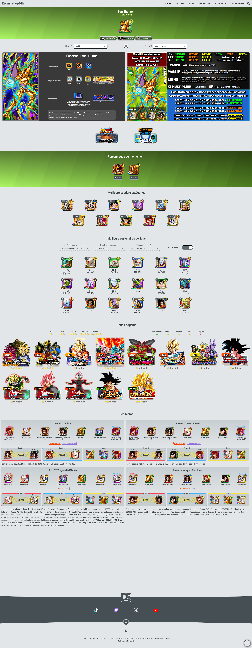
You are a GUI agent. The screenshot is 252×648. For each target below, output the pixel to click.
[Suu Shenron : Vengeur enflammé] (133, 169)
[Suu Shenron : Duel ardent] (81, 431)
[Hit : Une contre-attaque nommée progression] (137, 205)
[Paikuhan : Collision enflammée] (66, 283)
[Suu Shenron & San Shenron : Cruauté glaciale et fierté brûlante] (66, 262)
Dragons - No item (62, 423)
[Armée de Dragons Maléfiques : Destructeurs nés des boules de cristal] (8, 478)
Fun (67, 488)
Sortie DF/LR (220, 3)
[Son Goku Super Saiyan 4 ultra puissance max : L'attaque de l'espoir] (223, 431)
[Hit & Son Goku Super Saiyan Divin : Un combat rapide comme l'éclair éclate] (102, 220)
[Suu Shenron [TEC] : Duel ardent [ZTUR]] (126, 26)
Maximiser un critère (144, 245)
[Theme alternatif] (126, 631)
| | (126, 46)
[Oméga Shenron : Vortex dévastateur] (173, 220)
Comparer (117, 177)
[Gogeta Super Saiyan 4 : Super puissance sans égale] (149, 220)
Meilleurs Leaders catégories (126, 192)
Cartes (168, 3)
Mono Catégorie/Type (69, 443)
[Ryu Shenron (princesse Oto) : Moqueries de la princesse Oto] (185, 262)
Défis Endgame (126, 325)
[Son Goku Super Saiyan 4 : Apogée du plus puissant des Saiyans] (63, 431)
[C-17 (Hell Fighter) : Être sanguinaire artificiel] (161, 302)
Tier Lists (180, 3)
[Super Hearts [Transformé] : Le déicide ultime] (185, 302)
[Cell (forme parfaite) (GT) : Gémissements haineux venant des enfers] (137, 283)
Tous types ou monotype (109, 245)
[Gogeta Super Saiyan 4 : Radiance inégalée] (206, 478)
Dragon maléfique (55, 443)
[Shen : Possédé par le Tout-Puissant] (161, 283)
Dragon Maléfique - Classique (187, 470)
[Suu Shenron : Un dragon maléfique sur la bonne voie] (118, 169)
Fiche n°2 (149, 46)
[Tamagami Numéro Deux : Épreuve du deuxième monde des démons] (114, 262)
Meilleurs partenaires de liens (126, 238)
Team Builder (204, 3)
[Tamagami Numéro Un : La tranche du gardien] (137, 262)
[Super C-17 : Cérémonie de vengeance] (126, 220)
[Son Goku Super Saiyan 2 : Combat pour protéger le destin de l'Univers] (78, 220)
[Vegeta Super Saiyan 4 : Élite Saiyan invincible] (45, 431)
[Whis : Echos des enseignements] (114, 283)
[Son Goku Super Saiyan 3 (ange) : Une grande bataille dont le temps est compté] (185, 205)
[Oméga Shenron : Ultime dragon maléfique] (90, 205)
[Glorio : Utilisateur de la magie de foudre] (161, 205)
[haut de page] (126, 622)
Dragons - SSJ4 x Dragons (187, 423)
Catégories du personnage (74, 245)
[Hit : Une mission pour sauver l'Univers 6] (114, 302)
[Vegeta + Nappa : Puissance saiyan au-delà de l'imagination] (114, 205)
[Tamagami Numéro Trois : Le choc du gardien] (90, 262)
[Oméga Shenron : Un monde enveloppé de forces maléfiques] (66, 205)
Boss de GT (60, 488)
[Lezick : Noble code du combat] (185, 283)
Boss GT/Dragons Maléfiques (63, 470)
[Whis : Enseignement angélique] (161, 262)
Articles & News (237, 3)
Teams (191, 3)
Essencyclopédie (13, 3)
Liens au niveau (174, 247)
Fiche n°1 (69, 46)
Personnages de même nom (126, 156)
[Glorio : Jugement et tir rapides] (66, 302)
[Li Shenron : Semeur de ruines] (44, 478)
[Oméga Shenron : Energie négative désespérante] (27, 431)
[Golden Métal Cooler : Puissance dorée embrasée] (137, 302)
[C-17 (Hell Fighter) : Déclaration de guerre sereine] (90, 302)
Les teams (126, 414)
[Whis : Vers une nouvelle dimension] (90, 283)
